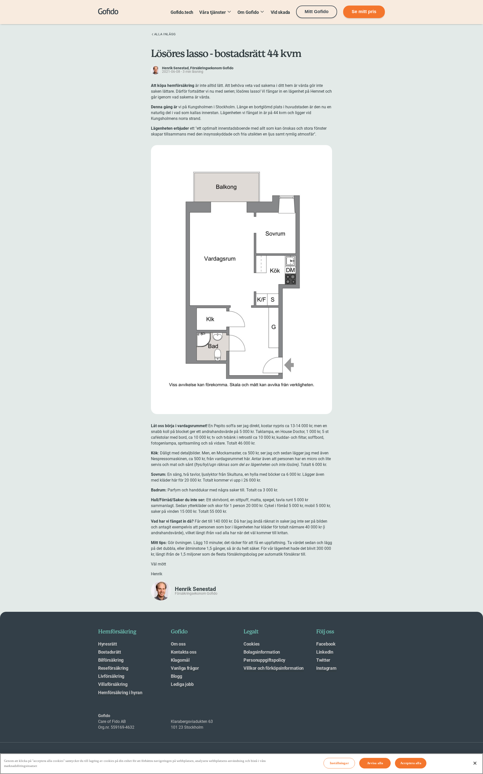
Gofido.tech (182, 12)
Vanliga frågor (185, 668)
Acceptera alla (410, 763)
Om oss (178, 644)
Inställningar (339, 763)
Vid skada (280, 12)
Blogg (176, 676)
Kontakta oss (183, 652)
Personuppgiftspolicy (264, 660)
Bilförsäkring (111, 660)
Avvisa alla (375, 763)
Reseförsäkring (113, 668)
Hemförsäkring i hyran (120, 692)
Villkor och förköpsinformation (274, 668)
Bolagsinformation (262, 652)
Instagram (326, 668)
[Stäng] (474, 763)
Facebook (326, 644)
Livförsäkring (111, 676)
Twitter (323, 660)
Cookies (252, 644)
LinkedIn (324, 652)
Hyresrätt (107, 644)
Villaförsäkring (113, 684)
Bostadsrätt (109, 652)
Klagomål (180, 660)
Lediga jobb (182, 684)
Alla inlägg (165, 34)
